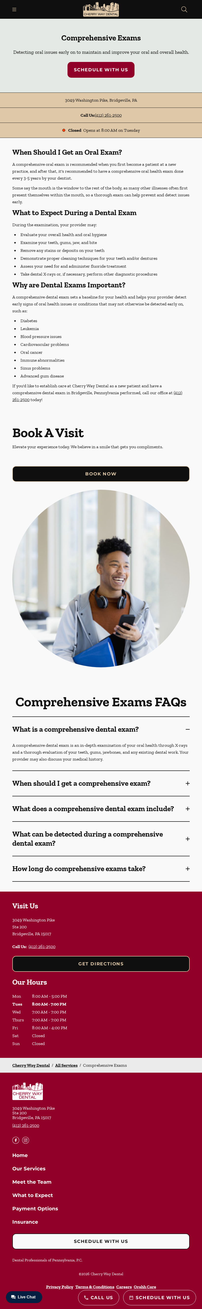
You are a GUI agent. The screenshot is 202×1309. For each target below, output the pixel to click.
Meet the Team (31, 1182)
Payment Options (35, 1209)
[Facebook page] (15, 1140)
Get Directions (101, 964)
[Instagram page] (25, 1140)
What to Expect (32, 1195)
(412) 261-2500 (108, 115)
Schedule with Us (101, 70)
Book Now (101, 474)
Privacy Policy (59, 1287)
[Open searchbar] (184, 9)
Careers (124, 1287)
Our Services (29, 1169)
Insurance (25, 1222)
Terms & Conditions (94, 1287)
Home (20, 1155)
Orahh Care (145, 1287)
